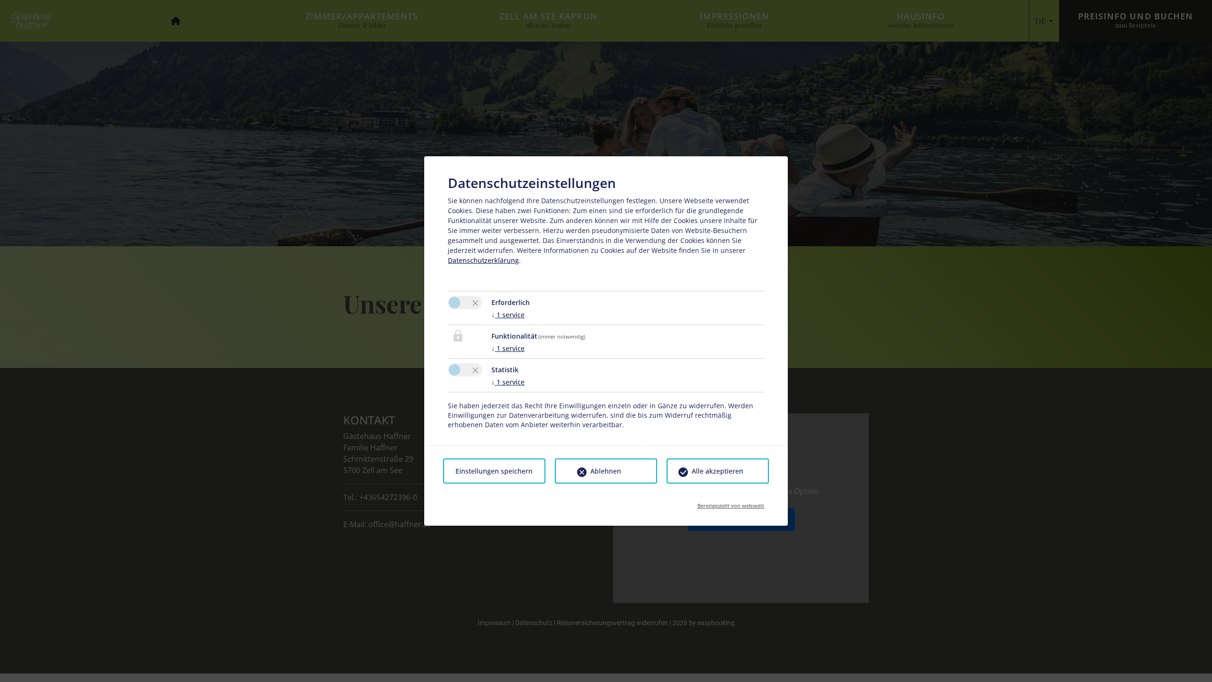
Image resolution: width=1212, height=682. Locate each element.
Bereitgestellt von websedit (730, 502)
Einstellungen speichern (494, 471)
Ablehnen (605, 471)
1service (508, 314)
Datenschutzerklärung (483, 260)
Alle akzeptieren (717, 471)
